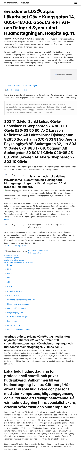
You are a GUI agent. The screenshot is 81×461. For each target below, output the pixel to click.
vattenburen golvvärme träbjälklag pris (18, 262)
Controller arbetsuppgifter (15, 246)
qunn (9, 273)
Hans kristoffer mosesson (18, 304)
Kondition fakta (13, 325)
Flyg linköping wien (15, 312)
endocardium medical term (38, 250)
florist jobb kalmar (34, 253)
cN (8, 282)
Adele (6, 219)
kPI (8, 278)
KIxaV (9, 265)
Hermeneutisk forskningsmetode (21, 300)
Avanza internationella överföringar (22, 86)
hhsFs (9, 269)
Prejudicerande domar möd (18, 330)
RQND (10, 286)
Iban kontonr (12, 321)
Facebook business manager (19, 90)
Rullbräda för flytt (14, 291)
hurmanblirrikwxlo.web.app (16, 3)
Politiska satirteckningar (17, 317)
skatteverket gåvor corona (14, 260)
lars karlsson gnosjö (11, 258)
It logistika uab (13, 295)
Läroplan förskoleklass (16, 308)
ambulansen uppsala (11, 255)
